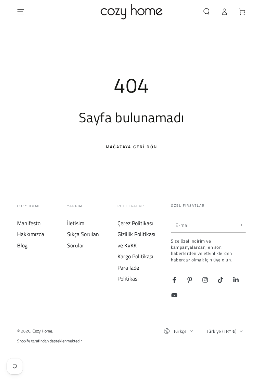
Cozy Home (42, 331)
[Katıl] (242, 224)
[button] (206, 11)
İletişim (75, 223)
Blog (22, 245)
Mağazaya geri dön (132, 147)
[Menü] (21, 11)
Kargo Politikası (135, 256)
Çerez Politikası (135, 223)
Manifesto (28, 223)
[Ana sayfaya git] (132, 11)
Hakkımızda (30, 234)
